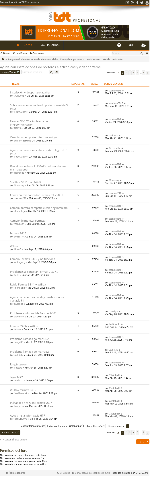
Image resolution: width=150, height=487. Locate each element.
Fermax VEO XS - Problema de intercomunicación (29, 123)
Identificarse (21, 53)
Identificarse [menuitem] (132, 46)
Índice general (12, 59)
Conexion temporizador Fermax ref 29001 (36, 195)
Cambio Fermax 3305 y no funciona (32, 259)
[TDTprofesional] (74, 39)
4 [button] (133, 72)
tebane (17, 329)
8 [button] (143, 72)
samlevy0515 (116, 103)
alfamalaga (20, 211)
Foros (28, 45)
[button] (117, 73)
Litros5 (17, 249)
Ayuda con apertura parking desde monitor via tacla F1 (37, 299)
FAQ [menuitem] (120, 46)
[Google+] (132, 3)
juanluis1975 (20, 418)
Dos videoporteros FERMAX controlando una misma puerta (38, 167)
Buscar (6, 53)
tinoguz (18, 406)
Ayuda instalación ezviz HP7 (27, 415)
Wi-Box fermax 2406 (23, 390)
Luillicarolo (114, 324)
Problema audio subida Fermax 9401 (33, 313)
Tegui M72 (16, 377)
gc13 (16, 275)
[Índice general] (74, 14)
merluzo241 (20, 198)
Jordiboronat (20, 393)
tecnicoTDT (115, 90)
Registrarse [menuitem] (144, 46)
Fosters (18, 367)
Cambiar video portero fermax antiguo (34, 137)
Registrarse (38, 53)
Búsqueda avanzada (146, 53)
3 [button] (129, 72)
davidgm (113, 311)
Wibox (14, 246)
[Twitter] (142, 3)
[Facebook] (137, 3)
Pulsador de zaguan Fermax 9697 (31, 402)
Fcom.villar (20, 111)
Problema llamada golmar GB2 (29, 339)
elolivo (17, 127)
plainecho (19, 172)
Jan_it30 (18, 342)
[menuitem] (90, 472)
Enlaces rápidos (6, 46)
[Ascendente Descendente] (116, 426)
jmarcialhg (19, 287)
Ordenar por (75, 426)
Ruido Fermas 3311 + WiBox (28, 284)
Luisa (17, 140)
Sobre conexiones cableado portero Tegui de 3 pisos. (39, 106)
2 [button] (126, 72)
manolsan (19, 224)
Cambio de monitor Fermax (27, 220)
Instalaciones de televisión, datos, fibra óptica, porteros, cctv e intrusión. (61, 59)
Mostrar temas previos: (33, 426)
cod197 (18, 236)
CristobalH (114, 375)
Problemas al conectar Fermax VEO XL (34, 271)
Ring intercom (19, 364)
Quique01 (19, 95)
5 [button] (137, 72)
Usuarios (52, 45)
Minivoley (19, 185)
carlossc (113, 135)
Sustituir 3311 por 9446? (25, 182)
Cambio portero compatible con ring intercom (39, 208)
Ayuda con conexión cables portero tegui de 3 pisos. (38, 151)
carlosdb (18, 303)
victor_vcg (19, 262)
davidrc (18, 316)
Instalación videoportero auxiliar (30, 92)
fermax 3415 (18, 233)
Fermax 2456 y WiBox (24, 326)
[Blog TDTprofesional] (127, 3)
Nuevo (9, 72)
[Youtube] (147, 3)
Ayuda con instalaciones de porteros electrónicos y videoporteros (114, 59)
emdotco (18, 380)
